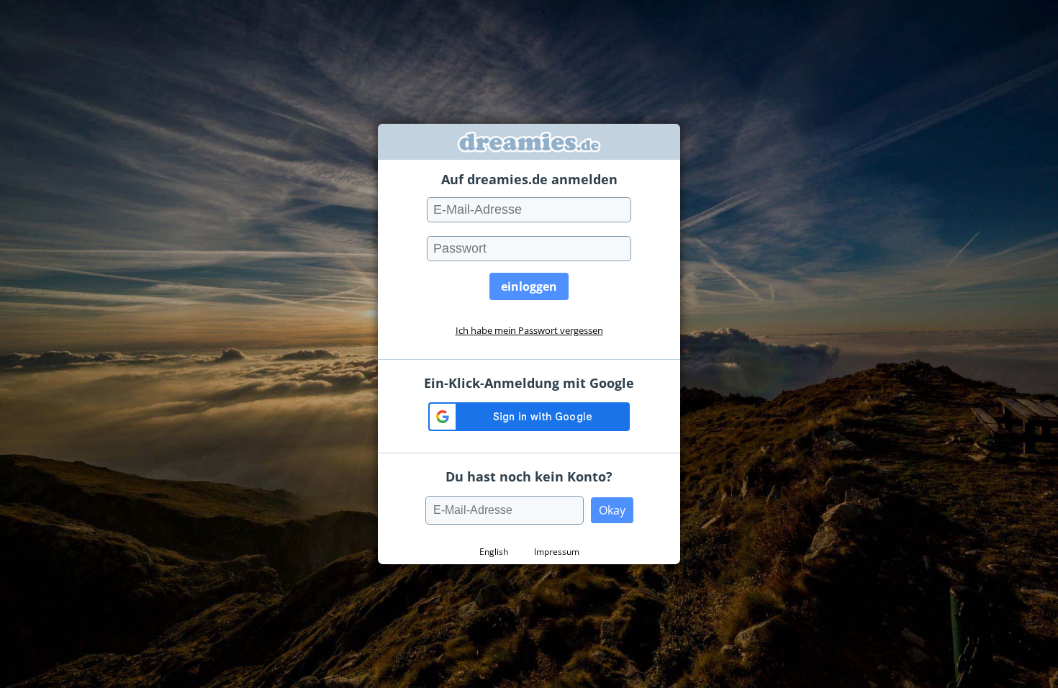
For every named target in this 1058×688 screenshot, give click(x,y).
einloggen (529, 286)
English (493, 552)
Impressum (556, 552)
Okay (612, 510)
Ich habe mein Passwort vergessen (529, 330)
